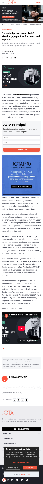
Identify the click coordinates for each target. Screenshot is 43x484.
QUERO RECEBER (21, 149)
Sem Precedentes (22, 95)
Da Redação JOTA (7, 51)
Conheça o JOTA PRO (21, 429)
